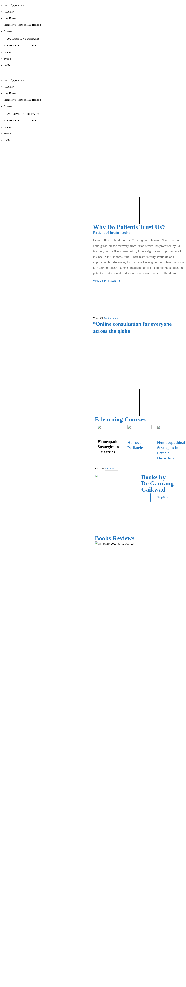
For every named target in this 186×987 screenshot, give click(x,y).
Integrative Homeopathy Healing (22, 24)
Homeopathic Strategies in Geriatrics (109, 446)
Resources (9, 52)
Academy (9, 11)
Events (7, 58)
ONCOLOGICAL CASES (21, 45)
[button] (46, 72)
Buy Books (10, 18)
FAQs (7, 65)
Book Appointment (14, 5)
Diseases (8, 31)
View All (105, 318)
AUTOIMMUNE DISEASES (23, 38)
